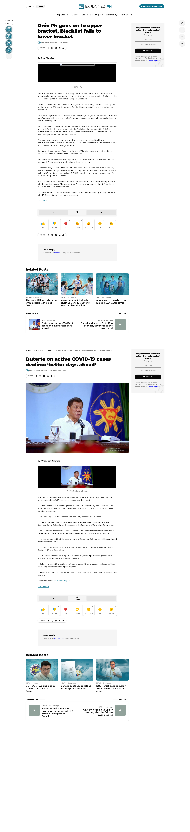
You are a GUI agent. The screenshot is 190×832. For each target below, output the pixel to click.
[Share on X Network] (52, 48)
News (44, 320)
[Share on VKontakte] (59, 48)
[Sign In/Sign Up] (182, 23)
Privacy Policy (154, 60)
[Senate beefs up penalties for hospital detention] (77, 670)
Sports (57, 42)
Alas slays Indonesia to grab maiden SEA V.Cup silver (112, 301)
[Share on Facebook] (48, 48)
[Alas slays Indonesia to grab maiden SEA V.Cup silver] (112, 284)
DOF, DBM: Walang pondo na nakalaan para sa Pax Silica (41, 688)
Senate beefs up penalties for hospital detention (76, 687)
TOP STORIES (39, 350)
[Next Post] (120, 324)
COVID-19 (51, 370)
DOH (70, 581)
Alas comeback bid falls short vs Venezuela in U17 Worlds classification (75, 303)
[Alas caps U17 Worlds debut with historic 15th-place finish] (42, 284)
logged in (58, 253)
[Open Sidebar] (182, 30)
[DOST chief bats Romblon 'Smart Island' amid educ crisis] (112, 670)
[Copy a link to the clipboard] (63, 48)
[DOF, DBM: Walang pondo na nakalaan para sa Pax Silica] (42, 670)
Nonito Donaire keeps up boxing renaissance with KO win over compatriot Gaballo (57, 712)
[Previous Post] (34, 324)
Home (28, 350)
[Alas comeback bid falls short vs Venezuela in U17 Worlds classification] (77, 284)
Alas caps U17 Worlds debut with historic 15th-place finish (42, 303)
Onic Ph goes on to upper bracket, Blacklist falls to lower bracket (98, 712)
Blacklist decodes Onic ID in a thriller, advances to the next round (97, 326)
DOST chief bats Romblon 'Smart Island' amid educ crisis (111, 688)
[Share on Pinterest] (56, 48)
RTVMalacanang (59, 581)
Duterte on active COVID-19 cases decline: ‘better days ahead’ (57, 326)
